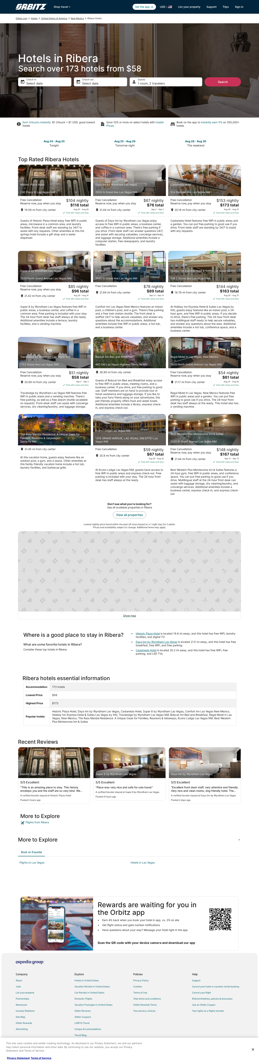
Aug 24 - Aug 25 (54, 141)
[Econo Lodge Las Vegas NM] (129, 456)
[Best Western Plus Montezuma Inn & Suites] (204, 456)
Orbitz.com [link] (21, 18)
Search (223, 82)
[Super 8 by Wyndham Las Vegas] (54, 293)
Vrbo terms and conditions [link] (147, 998)
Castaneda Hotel (146, 650)
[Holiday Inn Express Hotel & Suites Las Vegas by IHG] (204, 293)
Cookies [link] (137, 986)
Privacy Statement (18, 1058)
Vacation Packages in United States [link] (93, 1004)
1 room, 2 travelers (151, 83)
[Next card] (239, 143)
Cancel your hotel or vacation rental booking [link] (215, 986)
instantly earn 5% (211, 122)
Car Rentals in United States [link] (89, 992)
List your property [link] (25, 992)
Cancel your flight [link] (201, 992)
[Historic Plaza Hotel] (54, 207)
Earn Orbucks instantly (37, 122)
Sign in (239, 6)
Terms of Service (41, 1058)
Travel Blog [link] (80, 1035)
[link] (47, 823)
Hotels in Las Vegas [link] (143, 862)
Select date (34, 83)
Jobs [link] (18, 986)
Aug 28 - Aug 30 (195, 141)
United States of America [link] (54, 18)
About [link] (19, 980)
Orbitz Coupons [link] (83, 1016)
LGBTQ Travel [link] (82, 1023)
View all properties (129, 515)
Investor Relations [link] (25, 1010)
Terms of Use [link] (140, 992)
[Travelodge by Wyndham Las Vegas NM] (54, 374)
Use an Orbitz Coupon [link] (203, 1004)
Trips (226, 6)
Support (211, 6)
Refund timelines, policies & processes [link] (212, 998)
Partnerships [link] (22, 998)
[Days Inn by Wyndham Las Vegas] (129, 207)
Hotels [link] (34, 18)
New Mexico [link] (77, 18)
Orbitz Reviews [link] (83, 1010)
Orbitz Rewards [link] (24, 1023)
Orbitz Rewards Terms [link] (145, 1004)
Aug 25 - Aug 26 (124, 141)
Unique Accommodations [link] (88, 1029)
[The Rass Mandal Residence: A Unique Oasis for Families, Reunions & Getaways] (54, 456)
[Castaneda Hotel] (204, 207)
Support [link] (196, 980)
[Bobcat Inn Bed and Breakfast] (129, 374)
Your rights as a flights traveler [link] (208, 1010)
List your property (189, 6)
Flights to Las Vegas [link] (32, 862)
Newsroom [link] (21, 1004)
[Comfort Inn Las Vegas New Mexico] (129, 293)
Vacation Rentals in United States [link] (92, 986)
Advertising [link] (22, 1029)
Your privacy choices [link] (144, 1010)
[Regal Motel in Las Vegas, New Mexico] (204, 374)
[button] (129, 839)
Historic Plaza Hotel (148, 633)
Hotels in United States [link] (87, 980)
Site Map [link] (20, 1016)
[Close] (253, 1049)
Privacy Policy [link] (141, 980)
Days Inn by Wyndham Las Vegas (156, 641)
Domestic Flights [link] (83, 998)
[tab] (31, 852)
